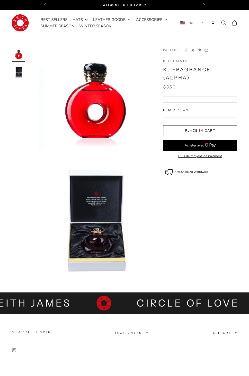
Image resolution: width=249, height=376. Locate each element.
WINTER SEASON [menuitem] (95, 26)
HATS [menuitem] (77, 19)
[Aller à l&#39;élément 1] (18, 55)
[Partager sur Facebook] (186, 50)
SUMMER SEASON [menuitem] (57, 26)
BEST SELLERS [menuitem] (54, 19)
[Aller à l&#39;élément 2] (18, 72)
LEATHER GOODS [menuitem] (109, 19)
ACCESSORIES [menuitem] (149, 19)
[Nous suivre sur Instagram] (14, 350)
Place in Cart (200, 130)
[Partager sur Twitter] (193, 50)
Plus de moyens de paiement (200, 156)
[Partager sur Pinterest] (200, 50)
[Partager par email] (206, 50)
